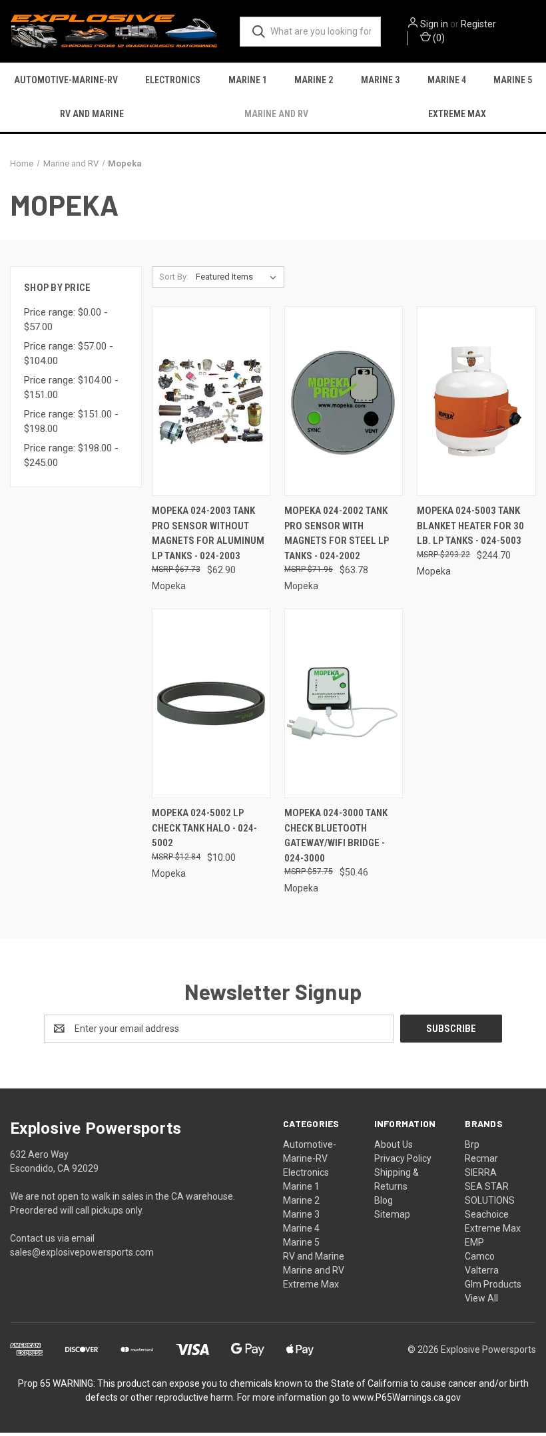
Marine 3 (380, 80)
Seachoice (487, 1214)
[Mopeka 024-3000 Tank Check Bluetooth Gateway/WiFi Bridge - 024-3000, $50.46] (343, 703)
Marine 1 (247, 80)
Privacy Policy (402, 1158)
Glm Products (493, 1284)
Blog (383, 1200)
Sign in (434, 24)
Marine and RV (276, 114)
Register (478, 24)
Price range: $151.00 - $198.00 (71, 421)
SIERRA (481, 1172)
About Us (393, 1144)
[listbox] (239, 277)
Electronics (172, 80)
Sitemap (392, 1214)
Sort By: (173, 277)
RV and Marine (92, 114)
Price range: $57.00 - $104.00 (68, 353)
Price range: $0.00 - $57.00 (66, 320)
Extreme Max (457, 114)
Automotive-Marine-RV (66, 80)
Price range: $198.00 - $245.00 (71, 455)
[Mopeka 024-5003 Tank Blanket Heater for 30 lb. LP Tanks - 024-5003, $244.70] (476, 401)
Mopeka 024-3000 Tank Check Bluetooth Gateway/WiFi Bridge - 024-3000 (336, 835)
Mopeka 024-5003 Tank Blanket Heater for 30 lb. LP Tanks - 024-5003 (470, 526)
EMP (474, 1242)
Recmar (481, 1158)
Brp (472, 1144)
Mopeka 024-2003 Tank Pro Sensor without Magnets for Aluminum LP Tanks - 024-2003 (208, 533)
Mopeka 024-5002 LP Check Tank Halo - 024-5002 (204, 828)
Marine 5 (512, 80)
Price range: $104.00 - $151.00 (71, 387)
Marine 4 (446, 80)
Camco (480, 1256)
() (438, 38)
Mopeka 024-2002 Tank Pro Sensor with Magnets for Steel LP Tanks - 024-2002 (336, 533)
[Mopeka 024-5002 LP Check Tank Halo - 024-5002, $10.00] (211, 703)
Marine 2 (313, 80)
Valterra (482, 1270)
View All (481, 1298)
